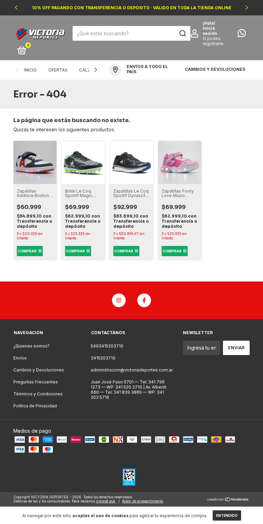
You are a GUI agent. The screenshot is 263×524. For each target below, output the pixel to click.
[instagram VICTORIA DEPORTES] (119, 300)
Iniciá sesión (210, 31)
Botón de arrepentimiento (142, 501)
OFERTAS (57, 70)
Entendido (227, 515)
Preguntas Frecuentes (35, 381)
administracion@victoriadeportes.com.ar (132, 369)
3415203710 (103, 358)
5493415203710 (107, 346)
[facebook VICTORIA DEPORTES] (144, 300)
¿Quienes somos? (31, 346)
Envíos (20, 358)
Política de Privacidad (35, 405)
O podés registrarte (213, 41)
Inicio (30, 70)
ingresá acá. (106, 501)
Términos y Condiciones (38, 393)
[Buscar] (182, 33)
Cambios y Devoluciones (38, 369)
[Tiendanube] (228, 500)
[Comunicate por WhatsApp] (241, 35)
